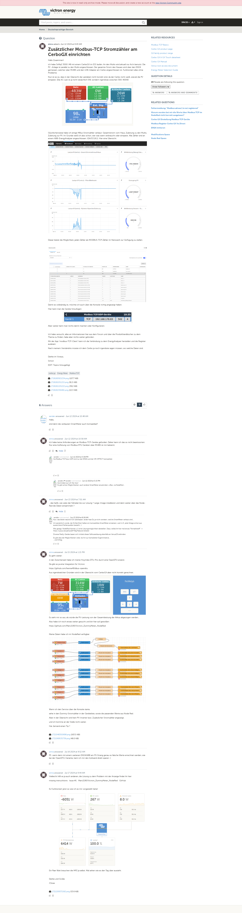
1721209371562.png (61, 891)
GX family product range (162, 53)
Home (42, 30)
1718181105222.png (60, 386)
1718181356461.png (59, 390)
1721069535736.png (61, 738)
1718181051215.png (59, 382)
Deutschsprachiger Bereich (60, 30)
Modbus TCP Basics (159, 45)
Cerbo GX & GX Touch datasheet (165, 57)
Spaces (185, 22)
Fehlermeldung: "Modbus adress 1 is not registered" (174, 108)
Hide (60, 451)
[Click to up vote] (54, 476)
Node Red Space (158, 138)
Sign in (200, 22)
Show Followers (159, 86)
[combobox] (93, 22)
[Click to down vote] (56, 476)
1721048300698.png (61, 734)
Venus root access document (164, 66)
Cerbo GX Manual (159, 61)
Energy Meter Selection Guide (164, 70)
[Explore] (193, 22)
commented (64, 457)
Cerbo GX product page (162, 49)
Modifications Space (160, 135)
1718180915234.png (60, 378)
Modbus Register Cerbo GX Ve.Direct (168, 124)
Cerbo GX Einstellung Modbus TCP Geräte (170, 119)
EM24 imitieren (158, 128)
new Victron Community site (168, 3)
